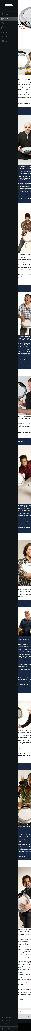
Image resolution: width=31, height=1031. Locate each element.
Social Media (8, 1023)
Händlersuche (8, 36)
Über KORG (8, 1028)
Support (7, 32)
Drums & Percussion (23, 1016)
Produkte (7, 18)
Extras (7, 23)
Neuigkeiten (8, 1017)
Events (7, 27)
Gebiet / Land (8, 1020)
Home (6, 14)
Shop (6, 41)
